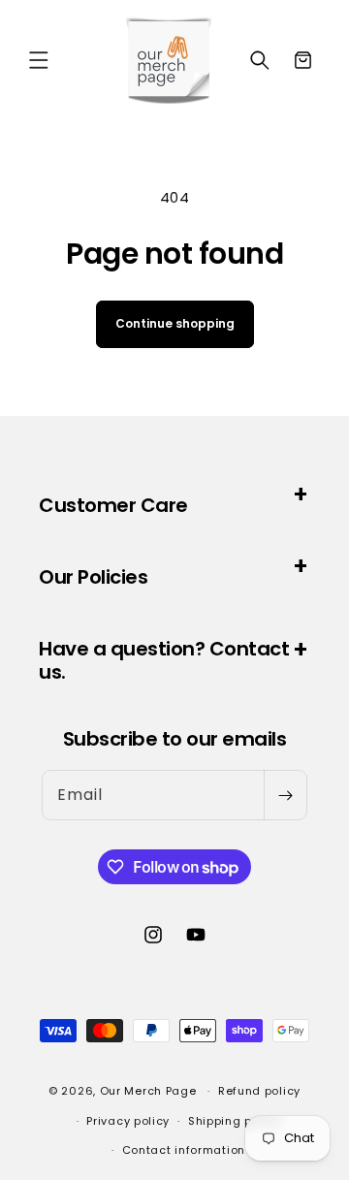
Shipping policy (234, 1121)
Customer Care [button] (113, 505)
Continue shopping (175, 323)
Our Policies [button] (93, 576)
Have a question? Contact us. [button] (164, 660)
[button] (38, 60)
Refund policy (259, 1091)
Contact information (183, 1150)
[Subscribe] (285, 795)
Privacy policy (128, 1121)
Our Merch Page (148, 1091)
